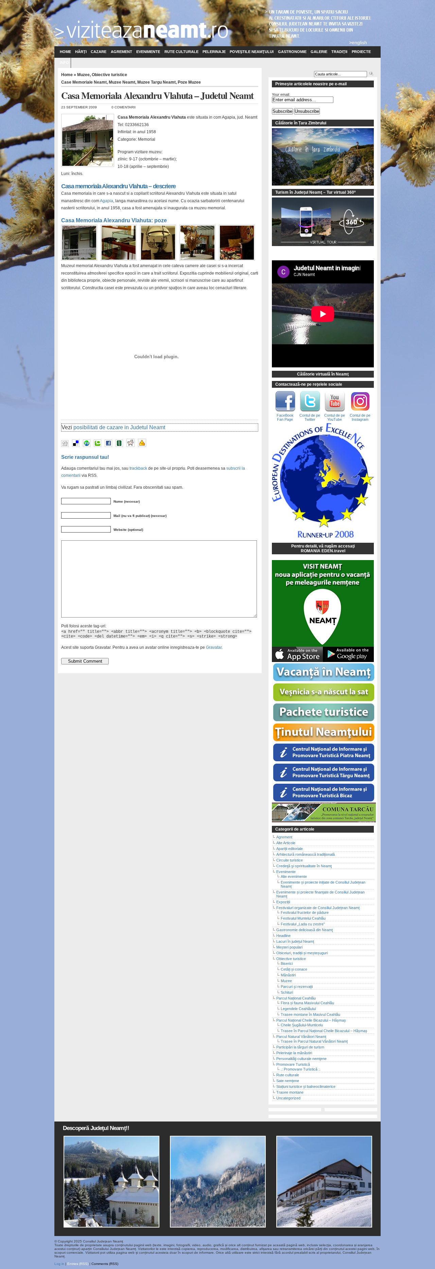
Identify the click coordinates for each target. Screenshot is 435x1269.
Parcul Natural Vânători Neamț (301, 1037)
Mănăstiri (288, 975)
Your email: (281, 94)
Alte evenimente (294, 876)
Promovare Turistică (293, 1064)
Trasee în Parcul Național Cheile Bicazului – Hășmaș (324, 1031)
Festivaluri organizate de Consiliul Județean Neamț (318, 908)
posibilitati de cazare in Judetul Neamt (119, 427)
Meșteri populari (289, 947)
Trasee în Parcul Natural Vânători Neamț (314, 1041)
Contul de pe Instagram (360, 417)
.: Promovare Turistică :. (300, 1069)
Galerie (319, 52)
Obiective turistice (109, 74)
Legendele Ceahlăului (298, 1009)
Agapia (106, 200)
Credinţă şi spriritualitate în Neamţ (304, 866)
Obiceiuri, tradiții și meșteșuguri (302, 953)
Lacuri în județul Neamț (295, 941)
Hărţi (81, 52)
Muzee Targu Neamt (156, 82)
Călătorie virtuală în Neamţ (323, 374)
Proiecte (361, 52)
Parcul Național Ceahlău (296, 998)
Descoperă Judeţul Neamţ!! (96, 1128)
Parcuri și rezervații (297, 987)
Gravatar (214, 647)
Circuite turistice (289, 860)
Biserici (287, 963)
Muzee (83, 74)
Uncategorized (288, 1098)
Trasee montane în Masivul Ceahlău (310, 1014)
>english (358, 42)
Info (64, 62)
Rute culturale (181, 52)
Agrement (121, 52)
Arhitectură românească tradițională (305, 854)
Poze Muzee (189, 82)
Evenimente (148, 52)
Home (65, 52)
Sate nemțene (287, 1081)
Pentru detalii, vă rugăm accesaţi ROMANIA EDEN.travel (323, 548)
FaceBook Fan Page (285, 417)
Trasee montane (289, 1092)
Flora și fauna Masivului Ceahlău (307, 1003)
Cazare (98, 52)
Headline (283, 936)
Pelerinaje (214, 52)
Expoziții (283, 902)
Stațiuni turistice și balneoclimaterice (305, 1086)
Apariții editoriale (289, 849)
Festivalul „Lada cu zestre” (303, 924)
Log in (59, 1264)
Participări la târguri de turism (300, 1047)
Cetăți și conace (294, 969)
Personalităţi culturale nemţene (301, 1059)
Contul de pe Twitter (309, 417)
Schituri (287, 992)
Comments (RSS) (104, 1264)
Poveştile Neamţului (252, 52)
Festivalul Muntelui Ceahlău (303, 918)
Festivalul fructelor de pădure (305, 912)
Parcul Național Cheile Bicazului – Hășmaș (311, 1020)
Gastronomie (292, 52)
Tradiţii (339, 52)
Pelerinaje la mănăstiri (294, 1053)
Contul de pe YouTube (334, 417)
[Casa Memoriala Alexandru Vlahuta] (81, 261)
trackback (138, 468)
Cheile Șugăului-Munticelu (302, 1025)
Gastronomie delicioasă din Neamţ (304, 930)
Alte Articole (285, 843)
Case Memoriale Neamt (84, 82)
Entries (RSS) (77, 1264)
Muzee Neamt (122, 82)
